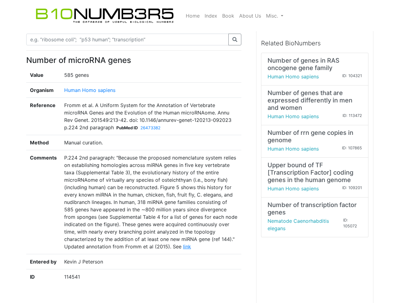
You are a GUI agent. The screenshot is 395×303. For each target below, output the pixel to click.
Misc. (273, 16)
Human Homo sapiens (89, 90)
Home (193, 16)
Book (228, 16)
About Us (250, 16)
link (187, 246)
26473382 (150, 127)
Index (211, 16)
